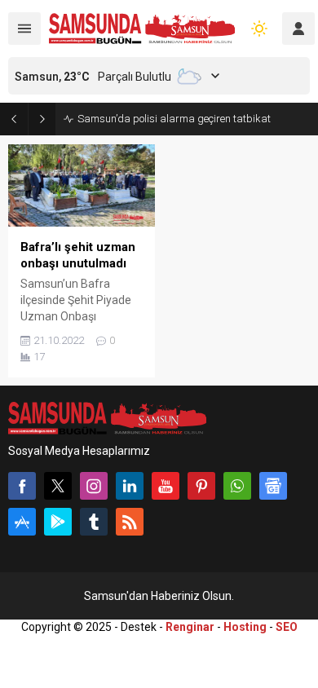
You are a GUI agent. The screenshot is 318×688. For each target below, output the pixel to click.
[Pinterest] (201, 486)
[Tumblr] (94, 522)
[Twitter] (58, 486)
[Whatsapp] (237, 486)
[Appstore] (22, 522)
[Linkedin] (130, 486)
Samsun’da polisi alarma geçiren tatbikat (174, 118)
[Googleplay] (58, 522)
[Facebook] (22, 486)
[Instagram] (94, 486)
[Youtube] (165, 486)
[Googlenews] (273, 486)
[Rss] (130, 522)
